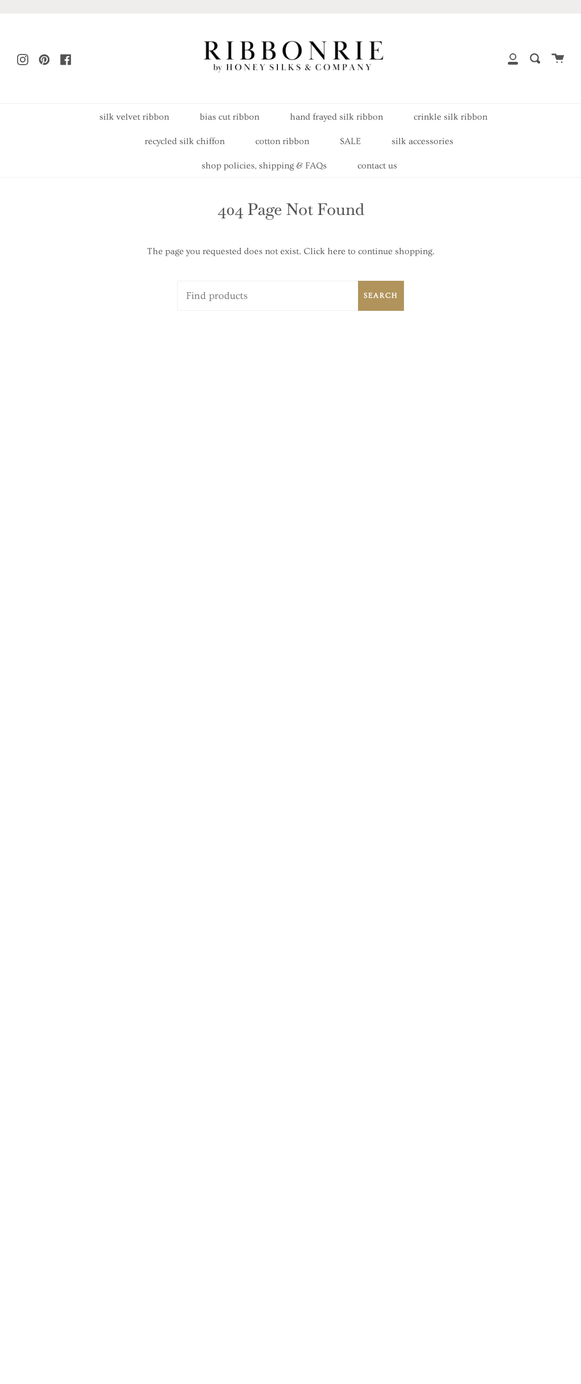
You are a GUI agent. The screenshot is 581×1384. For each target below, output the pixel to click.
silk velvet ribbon (134, 117)
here (336, 251)
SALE (350, 141)
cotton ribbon (282, 141)
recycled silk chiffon (185, 141)
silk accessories (422, 141)
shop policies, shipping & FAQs (264, 166)
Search (381, 295)
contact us (377, 166)
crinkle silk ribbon (450, 117)
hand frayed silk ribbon (336, 117)
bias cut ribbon (229, 117)
